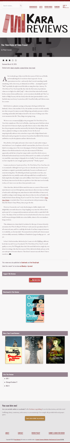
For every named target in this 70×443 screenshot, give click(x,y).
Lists (40, 7)
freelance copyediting (35, 409)
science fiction (24, 68)
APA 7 (7, 378)
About (7, 433)
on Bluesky (23, 266)
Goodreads (24, 262)
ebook (12, 68)
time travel (32, 68)
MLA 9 (7, 386)
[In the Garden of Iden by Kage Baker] (55, 350)
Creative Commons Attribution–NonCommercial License (48, 439)
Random (57, 7)
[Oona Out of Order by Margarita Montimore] (35, 308)
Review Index (48, 7)
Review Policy (36, 433)
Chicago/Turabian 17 (11, 382)
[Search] (20, 5)
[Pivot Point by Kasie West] (34, 350)
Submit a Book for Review (57, 433)
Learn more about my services (35, 418)
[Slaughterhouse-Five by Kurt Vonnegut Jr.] (13, 350)
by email (30, 266)
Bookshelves (33, 7)
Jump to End (65, 6)
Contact (20, 433)
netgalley (16, 68)
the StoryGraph (34, 262)
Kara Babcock (17, 439)
